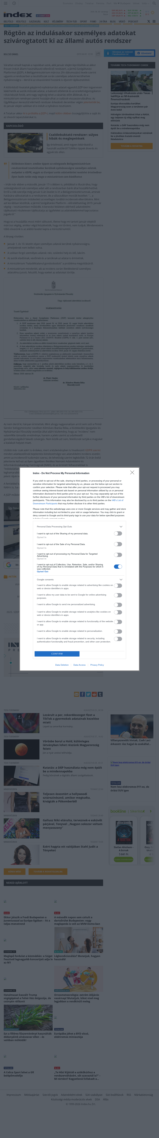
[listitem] (79, 526)
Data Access (79, 665)
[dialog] (79, 569)
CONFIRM (57, 654)
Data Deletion (62, 665)
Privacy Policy (97, 665)
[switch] (118, 533)
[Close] (133, 473)
